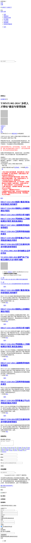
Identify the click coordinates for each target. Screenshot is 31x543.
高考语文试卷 (7, 17)
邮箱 (2, 457)
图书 (4, 99)
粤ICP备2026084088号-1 (7, 485)
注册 (2, 4)
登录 (2, 3)
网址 (2, 460)
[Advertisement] (15, 43)
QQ (1, 463)
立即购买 (16, 167)
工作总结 (6, 20)
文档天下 (10, 272)
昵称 (2, 454)
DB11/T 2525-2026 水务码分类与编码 (15, 215)
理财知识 (6, 16)
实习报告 (6, 19)
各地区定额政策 (8, 24)
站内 (5, 27)
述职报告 (6, 22)
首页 (5, 14)
